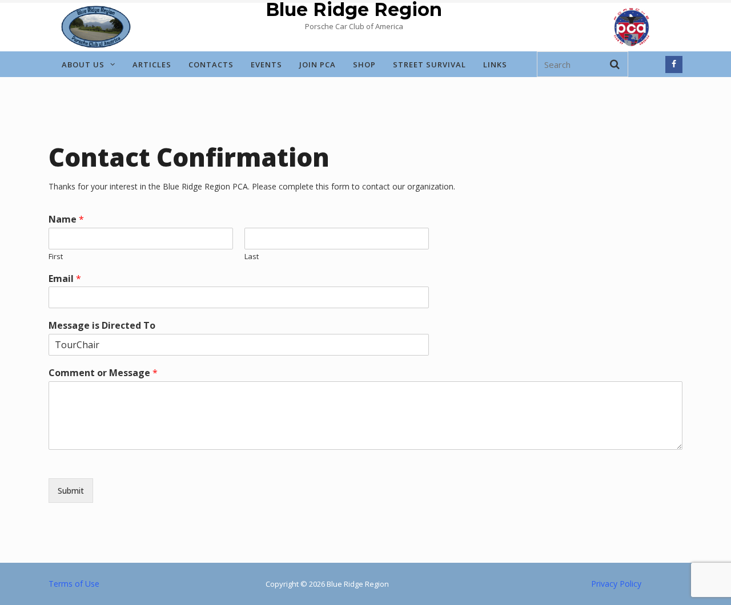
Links (495, 64)
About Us (83, 64)
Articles (151, 64)
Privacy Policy (616, 583)
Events (266, 64)
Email (65, 279)
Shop (364, 64)
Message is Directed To (102, 326)
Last (251, 256)
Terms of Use (74, 583)
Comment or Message (103, 373)
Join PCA (317, 64)
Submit (71, 490)
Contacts (211, 64)
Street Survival (429, 64)
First (56, 256)
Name (66, 219)
